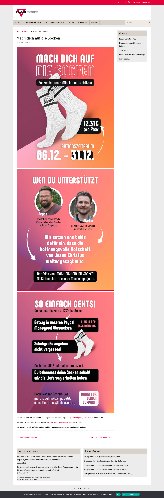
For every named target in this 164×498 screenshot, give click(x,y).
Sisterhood (123, 50)
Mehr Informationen (131, 494)
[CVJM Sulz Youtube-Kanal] (118, 2)
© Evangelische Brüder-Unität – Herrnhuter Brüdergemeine (33, 477)
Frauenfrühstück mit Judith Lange (132, 55)
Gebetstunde (105, 461)
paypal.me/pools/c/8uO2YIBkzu (81, 417)
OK (118, 494)
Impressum (136, 2)
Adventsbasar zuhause (28, 438)
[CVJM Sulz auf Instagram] (128, 2)
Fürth (52, 422)
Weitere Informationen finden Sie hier (27, 479)
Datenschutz (146, 2)
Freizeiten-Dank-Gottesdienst (114, 474)
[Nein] (161, 494)
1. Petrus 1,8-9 (22, 473)
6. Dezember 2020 (25, 42)
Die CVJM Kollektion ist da (101, 438)
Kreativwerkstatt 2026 (127, 39)
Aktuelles (24, 32)
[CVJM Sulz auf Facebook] (122, 2)
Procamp (106, 457)
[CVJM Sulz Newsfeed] (125, 2)
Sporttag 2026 (124, 59)
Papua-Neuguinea (64, 422)
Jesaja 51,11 (21, 463)
